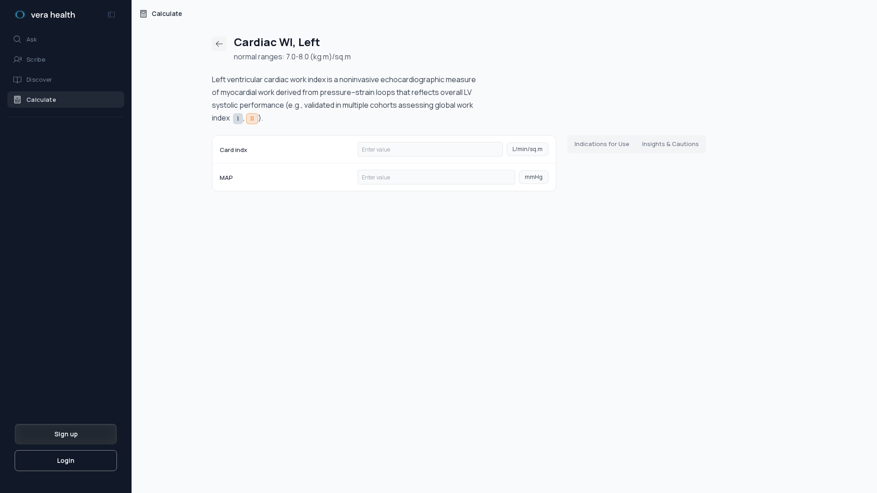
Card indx (233, 150)
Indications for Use (602, 144)
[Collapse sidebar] (111, 14)
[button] (65, 39)
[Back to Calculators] (219, 44)
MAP (226, 177)
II (252, 118)
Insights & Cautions (670, 144)
